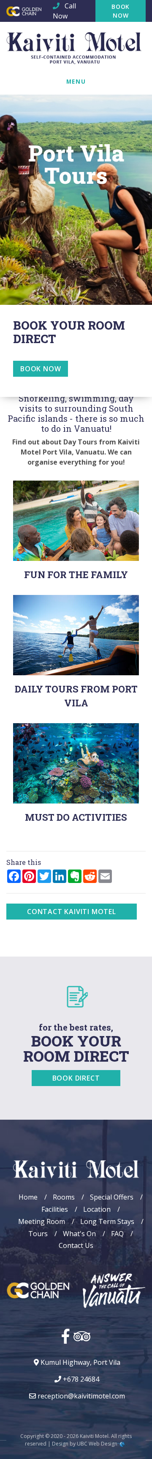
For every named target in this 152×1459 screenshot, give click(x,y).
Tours (38, 1233)
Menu (76, 81)
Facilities (54, 1209)
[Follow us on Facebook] (65, 1336)
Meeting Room (41, 1221)
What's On (79, 1233)
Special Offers (111, 1197)
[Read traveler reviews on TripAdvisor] (81, 1336)
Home (28, 1197)
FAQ (117, 1233)
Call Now (64, 11)
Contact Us (76, 1245)
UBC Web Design (97, 1443)
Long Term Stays (107, 1221)
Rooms (64, 1197)
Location (97, 1209)
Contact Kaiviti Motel (71, 911)
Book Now (120, 11)
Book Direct (76, 1078)
